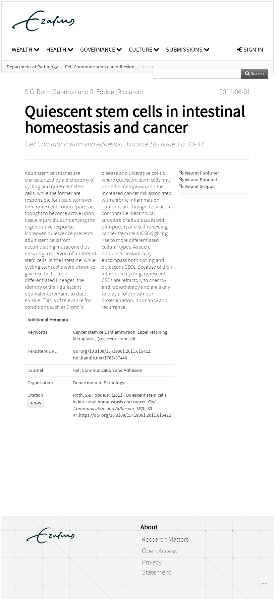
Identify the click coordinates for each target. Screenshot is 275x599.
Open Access (159, 551)
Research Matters (165, 540)
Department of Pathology (32, 67)
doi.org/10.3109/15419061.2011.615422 (111, 351)
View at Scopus (199, 186)
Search (257, 73)
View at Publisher (201, 173)
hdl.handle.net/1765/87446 (100, 358)
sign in (252, 49)
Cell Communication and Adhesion (99, 67)
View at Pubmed (200, 180)
